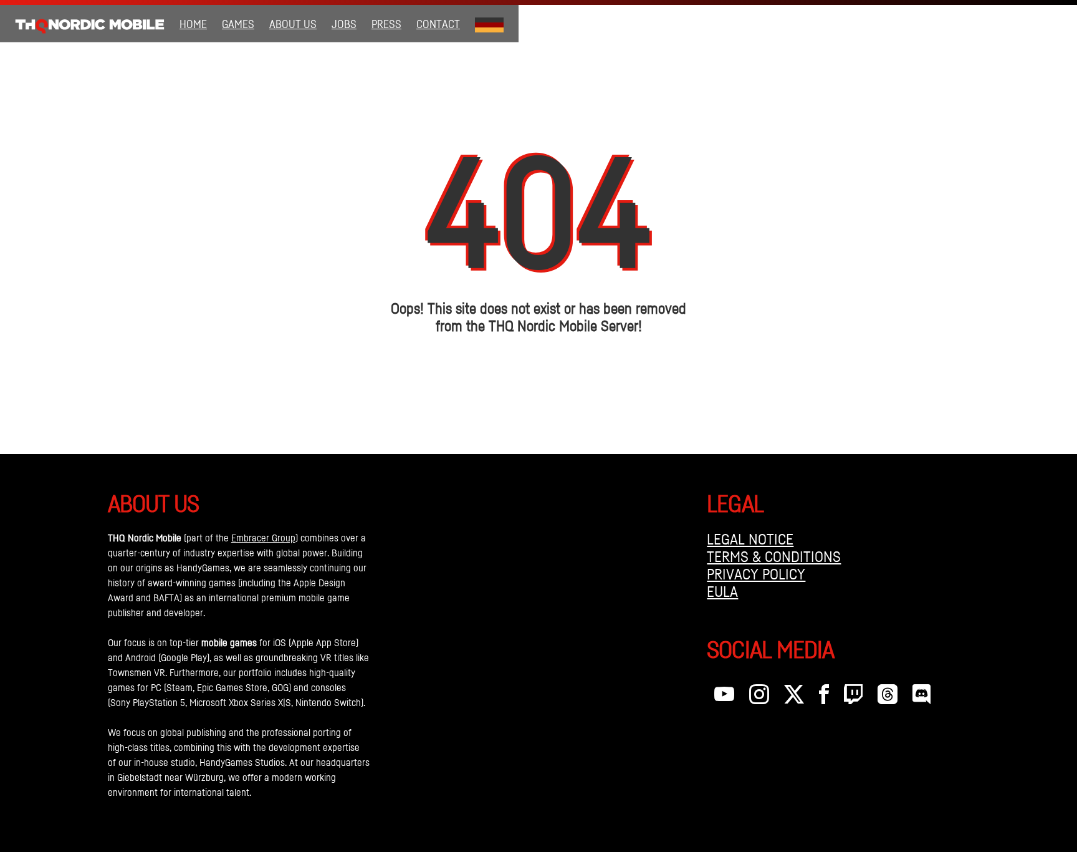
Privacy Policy (756, 574)
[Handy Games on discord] (921, 697)
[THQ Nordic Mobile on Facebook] (823, 697)
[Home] (90, 23)
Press (386, 24)
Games (238, 24)
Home (193, 24)
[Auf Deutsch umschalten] (489, 23)
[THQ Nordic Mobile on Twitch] (853, 697)
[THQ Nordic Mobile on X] (794, 697)
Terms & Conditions (774, 556)
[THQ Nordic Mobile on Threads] (887, 697)
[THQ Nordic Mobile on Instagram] (759, 697)
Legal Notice (750, 539)
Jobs (344, 24)
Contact (438, 24)
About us (293, 24)
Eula (722, 591)
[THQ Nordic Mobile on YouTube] (724, 697)
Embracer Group (263, 537)
